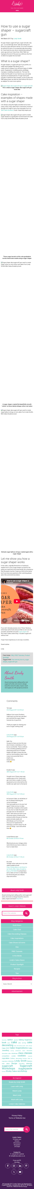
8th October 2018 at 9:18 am (15, 838)
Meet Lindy (17, 1095)
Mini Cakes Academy (7, 110)
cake (14, 1042)
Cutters (12, 1058)
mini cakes (6, 1063)
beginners (28, 1040)
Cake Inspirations (17, 938)
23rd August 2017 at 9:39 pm (15, 736)
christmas (14, 1053)
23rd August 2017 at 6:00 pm (15, 710)
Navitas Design (22, 1186)
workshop (22, 1071)
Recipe (14, 1063)
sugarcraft (7, 1065)
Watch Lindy (17, 1091)
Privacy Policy (17, 1116)
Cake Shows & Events (17, 943)
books (8, 1042)
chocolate (29, 1050)
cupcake (30, 1056)
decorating (19, 1058)
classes (28, 1053)
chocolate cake (6, 1053)
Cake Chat (17, 930)
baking (21, 1040)
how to (22, 660)
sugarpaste (25, 1068)
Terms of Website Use (17, 1118)
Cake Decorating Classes (17, 934)
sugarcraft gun (12, 662)
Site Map (17, 1162)
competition (5, 1056)
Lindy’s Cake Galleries (17, 1104)
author (10, 1040)
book (4, 1042)
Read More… (20, 898)
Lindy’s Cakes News (17, 960)
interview (11, 1061)
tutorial (4, 1071)
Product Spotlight (17, 964)
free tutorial (15, 660)
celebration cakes (20, 1050)
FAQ (12, 655)
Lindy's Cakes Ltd (17, 5)
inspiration (5, 1061)
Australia (4, 1040)
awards (16, 1040)
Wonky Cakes (11, 1071)
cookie (13, 1056)
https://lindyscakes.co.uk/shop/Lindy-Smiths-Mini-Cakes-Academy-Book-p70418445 (17, 869)
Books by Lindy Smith (17, 1082)
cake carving (22, 1042)
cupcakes (5, 1058)
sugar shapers (23, 631)
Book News (17, 925)
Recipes (17, 969)
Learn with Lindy (17, 1086)
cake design (29, 1045)
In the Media (17, 956)
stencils (29, 1063)
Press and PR (17, 1160)
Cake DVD (5, 1048)
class (20, 1053)
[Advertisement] (17, 1012)
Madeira (29, 1061)
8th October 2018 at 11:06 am (15, 857)
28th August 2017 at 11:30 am (16, 772)
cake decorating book (19, 1045)
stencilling (21, 1063)
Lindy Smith (10, 735)
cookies (22, 1055)
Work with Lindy (17, 1100)
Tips (17, 973)
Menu (17, 10)
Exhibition (25, 1058)
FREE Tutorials (19, 655)
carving (12, 1050)
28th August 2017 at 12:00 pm (16, 794)
